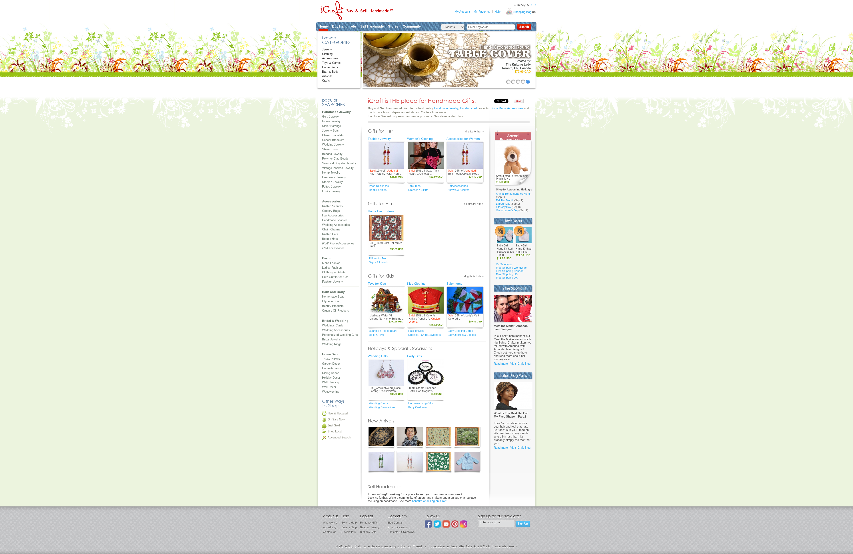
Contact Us (329, 532)
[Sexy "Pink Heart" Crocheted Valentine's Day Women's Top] (426, 155)
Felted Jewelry (331, 186)
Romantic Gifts (369, 522)
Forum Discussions (399, 527)
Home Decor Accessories (506, 108)
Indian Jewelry (331, 121)
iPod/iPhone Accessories (338, 243)
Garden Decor (331, 363)
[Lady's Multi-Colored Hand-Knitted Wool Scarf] (465, 300)
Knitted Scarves (332, 206)
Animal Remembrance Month (513, 193)
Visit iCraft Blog (520, 363)
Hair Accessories (333, 215)
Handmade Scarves (334, 220)
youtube (446, 524)
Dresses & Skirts (418, 190)
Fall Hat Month (505, 200)
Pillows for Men (378, 258)
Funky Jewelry (331, 191)
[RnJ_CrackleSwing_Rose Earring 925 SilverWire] (386, 373)
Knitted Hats (330, 234)
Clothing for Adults (334, 272)
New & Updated (338, 413)
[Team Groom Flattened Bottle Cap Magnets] (426, 373)
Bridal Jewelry (331, 339)
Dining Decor (330, 373)
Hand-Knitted (468, 108)
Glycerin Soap (331, 301)
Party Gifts (414, 356)
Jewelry (327, 49)
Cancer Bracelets (333, 140)
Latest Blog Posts (513, 376)
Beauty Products (333, 306)
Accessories (330, 58)
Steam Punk (330, 149)
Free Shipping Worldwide (511, 267)
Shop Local (335, 431)
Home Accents (331, 368)
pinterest (454, 524)
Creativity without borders (356, 10)
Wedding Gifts (378, 356)
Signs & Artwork (378, 262)
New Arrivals (381, 421)
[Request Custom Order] (434, 310)
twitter (437, 524)
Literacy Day (503, 207)
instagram (463, 524)
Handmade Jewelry (446, 108)
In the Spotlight (513, 288)
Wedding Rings (331, 344)
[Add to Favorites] (401, 165)
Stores (393, 26)
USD (533, 5)
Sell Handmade (372, 26)
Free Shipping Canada (510, 271)
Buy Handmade (344, 26)
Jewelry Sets (330, 130)
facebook (428, 524)
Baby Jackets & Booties (462, 334)
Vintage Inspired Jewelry (338, 168)
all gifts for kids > (474, 276)
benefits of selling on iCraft (429, 501)
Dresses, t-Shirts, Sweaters (424, 334)
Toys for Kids (377, 283)
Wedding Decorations (382, 407)
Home (323, 26)
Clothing (327, 54)
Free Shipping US (507, 274)
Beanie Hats (330, 238)
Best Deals (513, 221)
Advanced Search (339, 437)
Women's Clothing (420, 138)
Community (412, 26)
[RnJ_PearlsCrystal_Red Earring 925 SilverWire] (386, 155)
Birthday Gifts (368, 532)
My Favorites (482, 11)
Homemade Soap (333, 296)
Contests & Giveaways (401, 532)
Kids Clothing (416, 283)
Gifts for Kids (381, 276)
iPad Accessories (333, 248)
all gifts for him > (474, 204)
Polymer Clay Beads (335, 158)
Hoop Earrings (378, 190)
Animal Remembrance (513, 138)
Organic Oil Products (335, 310)
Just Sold (334, 425)
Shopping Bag (522, 12)
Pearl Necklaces (379, 186)
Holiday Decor (331, 377)
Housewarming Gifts (420, 403)
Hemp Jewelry (331, 172)
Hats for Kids (416, 330)
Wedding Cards (378, 403)
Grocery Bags (331, 210)
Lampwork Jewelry (334, 177)
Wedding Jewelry (333, 144)
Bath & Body (330, 71)
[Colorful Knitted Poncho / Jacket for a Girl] (426, 300)
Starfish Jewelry (332, 182)
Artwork (327, 76)
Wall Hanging (330, 382)
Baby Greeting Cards (460, 330)
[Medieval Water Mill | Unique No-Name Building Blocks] (386, 300)
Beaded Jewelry (332, 154)
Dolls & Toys (376, 334)
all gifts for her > (474, 131)
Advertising (330, 527)
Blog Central (395, 522)
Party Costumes (417, 407)
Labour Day (503, 203)
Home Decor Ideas (381, 211)
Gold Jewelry (330, 116)
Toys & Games (331, 62)
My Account (462, 11)
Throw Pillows (331, 359)
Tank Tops (414, 186)
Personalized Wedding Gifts (340, 334)
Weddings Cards (332, 325)
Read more (501, 363)
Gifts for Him (381, 203)
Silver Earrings (331, 126)
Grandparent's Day (507, 210)
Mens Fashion (331, 263)
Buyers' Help (349, 527)
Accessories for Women (463, 138)
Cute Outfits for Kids (335, 277)
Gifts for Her (380, 131)
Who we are (330, 522)
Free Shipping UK (507, 277)
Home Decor (330, 67)
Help (497, 11)
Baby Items (454, 283)
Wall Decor (329, 387)
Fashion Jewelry (332, 281)
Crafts (326, 80)
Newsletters (348, 532)
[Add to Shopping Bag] (394, 165)
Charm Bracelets (333, 135)
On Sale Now (336, 419)
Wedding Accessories (336, 224)
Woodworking (330, 391)
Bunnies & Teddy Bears (383, 330)
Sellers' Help (349, 522)
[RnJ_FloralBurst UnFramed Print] (386, 228)
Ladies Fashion (332, 267)
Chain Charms (331, 229)
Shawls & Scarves (458, 190)
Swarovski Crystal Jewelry (339, 163)
